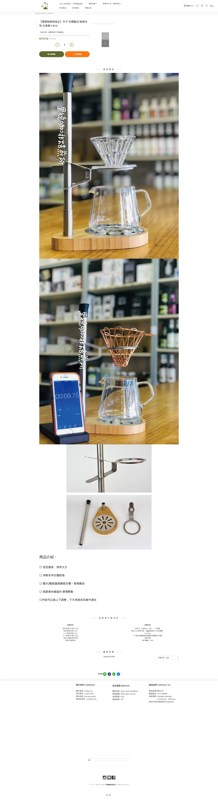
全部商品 (37, 13)
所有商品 (62, 8)
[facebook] (109, 674)
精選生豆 (88, 8)
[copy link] (118, 674)
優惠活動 (92, 4)
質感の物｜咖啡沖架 (47, 13)
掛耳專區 (75, 8)
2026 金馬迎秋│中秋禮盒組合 (71, 4)
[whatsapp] (114, 674)
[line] (105, 674)
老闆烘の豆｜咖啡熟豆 (111, 4)
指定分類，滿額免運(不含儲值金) (52, 32)
